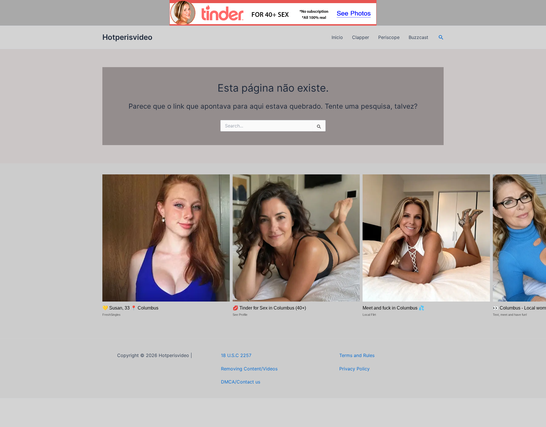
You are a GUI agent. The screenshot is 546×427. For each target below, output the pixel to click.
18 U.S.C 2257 (236, 355)
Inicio (337, 37)
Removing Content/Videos (249, 369)
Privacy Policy (354, 369)
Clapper (360, 37)
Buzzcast (418, 37)
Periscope (389, 37)
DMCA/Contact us (240, 382)
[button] (441, 37)
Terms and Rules (357, 355)
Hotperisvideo (127, 37)
